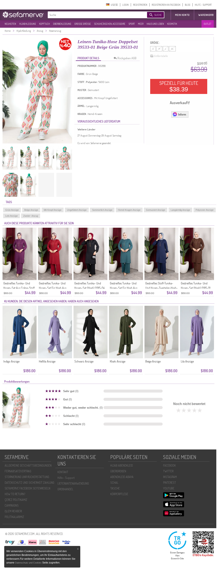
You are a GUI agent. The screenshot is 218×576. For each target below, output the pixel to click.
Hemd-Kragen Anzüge (129, 210)
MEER (140, 23)
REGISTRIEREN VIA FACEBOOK (166, 4)
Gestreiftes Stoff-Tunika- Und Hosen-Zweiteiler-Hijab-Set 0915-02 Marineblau (161, 287)
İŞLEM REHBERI (13, 511)
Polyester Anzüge (205, 210)
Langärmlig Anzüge (180, 210)
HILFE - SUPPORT (203, 4)
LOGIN (125, 4)
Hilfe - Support (66, 478)
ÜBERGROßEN (118, 471)
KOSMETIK (172, 23)
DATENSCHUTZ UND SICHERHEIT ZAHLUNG (29, 482)
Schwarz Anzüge (83, 361)
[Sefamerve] (24, 14)
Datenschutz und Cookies (28, 562)
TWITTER (168, 471)
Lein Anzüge (11, 216)
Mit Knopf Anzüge (52, 210)
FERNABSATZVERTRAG (18, 471)
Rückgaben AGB (126, 58)
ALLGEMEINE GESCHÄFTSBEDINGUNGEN (28, 465)
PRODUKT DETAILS (88, 58)
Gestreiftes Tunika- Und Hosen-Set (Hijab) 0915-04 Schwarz (89, 287)
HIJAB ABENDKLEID (121, 465)
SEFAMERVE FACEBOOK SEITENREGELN (27, 488)
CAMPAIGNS (12, 505)
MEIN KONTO (182, 15)
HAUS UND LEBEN (155, 23)
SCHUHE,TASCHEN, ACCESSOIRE (109, 23)
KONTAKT (62, 472)
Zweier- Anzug (30, 216)
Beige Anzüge (31, 210)
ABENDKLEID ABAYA (122, 477)
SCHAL (114, 482)
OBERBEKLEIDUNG (62, 23)
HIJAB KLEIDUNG (27, 23)
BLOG (187, 4)
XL (172, 48)
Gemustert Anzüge (155, 210)
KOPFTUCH (44, 23)
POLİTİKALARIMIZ (14, 517)
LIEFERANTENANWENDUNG (73, 483)
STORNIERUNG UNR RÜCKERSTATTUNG (27, 477)
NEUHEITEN (10, 23)
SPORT (131, 23)
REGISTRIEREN (140, 4)
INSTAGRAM (170, 477)
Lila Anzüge (187, 361)
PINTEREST (169, 482)
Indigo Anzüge (11, 361)
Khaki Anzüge (117, 361)
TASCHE (115, 488)
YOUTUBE (168, 488)
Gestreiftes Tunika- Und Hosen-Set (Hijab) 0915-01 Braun (195, 287)
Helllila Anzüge (47, 361)
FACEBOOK (169, 465)
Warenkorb (206, 15)
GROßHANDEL (65, 489)
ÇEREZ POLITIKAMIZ (16, 500)
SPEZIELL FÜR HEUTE (178, 86)
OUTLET (207, 23)
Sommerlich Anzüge (102, 210)
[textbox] (94, 14)
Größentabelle (161, 56)
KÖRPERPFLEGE (119, 494)
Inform (182, 114)
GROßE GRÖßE (82, 23)
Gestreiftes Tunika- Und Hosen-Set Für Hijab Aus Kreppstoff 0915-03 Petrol (124, 287)
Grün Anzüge (12, 210)
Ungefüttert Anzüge (77, 210)
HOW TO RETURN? (15, 494)
